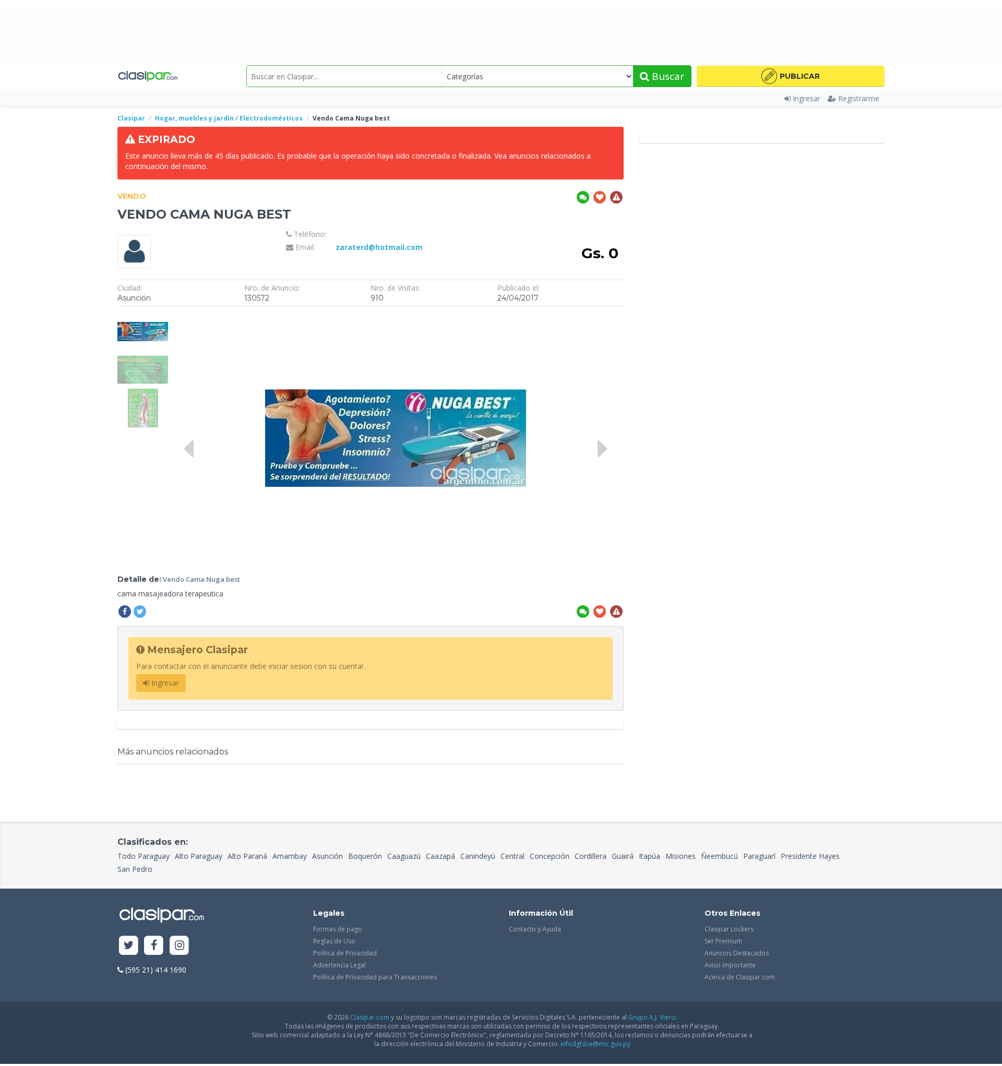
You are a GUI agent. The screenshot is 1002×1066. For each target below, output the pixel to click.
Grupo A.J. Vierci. (652, 1017)
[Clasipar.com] (147, 76)
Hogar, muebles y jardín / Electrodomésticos (229, 118)
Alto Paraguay (198, 856)
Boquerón (365, 856)
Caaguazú (404, 856)
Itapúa (649, 856)
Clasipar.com (369, 1017)
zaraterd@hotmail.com (379, 247)
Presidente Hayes (810, 856)
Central (512, 856)
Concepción (549, 856)
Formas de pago (337, 929)
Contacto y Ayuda (535, 929)
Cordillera (590, 856)
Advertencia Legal (339, 965)
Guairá (623, 856)
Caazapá (440, 856)
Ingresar (806, 98)
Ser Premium (723, 941)
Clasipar (131, 118)
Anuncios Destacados (737, 953)
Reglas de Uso (334, 941)
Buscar (666, 76)
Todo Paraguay (143, 856)
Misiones (680, 856)
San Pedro (134, 869)
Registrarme (858, 98)
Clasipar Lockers (729, 929)
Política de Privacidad (345, 953)
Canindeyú (477, 856)
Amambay (289, 856)
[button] (791, 76)
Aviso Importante (730, 965)
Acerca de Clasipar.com (740, 977)
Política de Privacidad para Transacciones (375, 977)
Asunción (327, 856)
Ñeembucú (719, 856)
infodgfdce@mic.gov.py (595, 1043)
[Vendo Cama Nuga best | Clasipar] (142, 317)
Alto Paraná (247, 856)
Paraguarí (759, 856)
